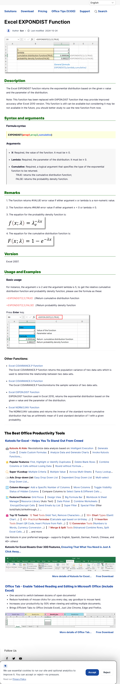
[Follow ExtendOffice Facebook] (7, 658)
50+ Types (96, 515)
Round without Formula (68, 466)
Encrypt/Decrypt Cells (22, 505)
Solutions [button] (10, 11)
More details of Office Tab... (76, 632)
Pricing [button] (42, 11)
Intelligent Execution (82, 448)
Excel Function (26, 365)
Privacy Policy (19, 679)
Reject (106, 672)
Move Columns (82, 487)
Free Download (104, 576)
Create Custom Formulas (33, 452)
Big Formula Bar (73, 497)
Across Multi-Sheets (80, 471)
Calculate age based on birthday (69, 519)
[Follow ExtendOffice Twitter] (13, 658)
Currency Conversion (29, 527)
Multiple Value (58, 471)
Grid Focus (38, 497)
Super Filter (70, 505)
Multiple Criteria (37, 471)
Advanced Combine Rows (88, 527)
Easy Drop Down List (46, 477)
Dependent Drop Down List (77, 477)
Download (27, 11)
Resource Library (30, 501)
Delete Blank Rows (85, 461)
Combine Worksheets (85, 501)
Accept (92, 672)
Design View (54, 497)
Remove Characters (68, 515)
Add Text (51, 515)
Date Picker (63, 501)
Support (85, 11)
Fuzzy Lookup (103, 471)
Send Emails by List (49, 505)
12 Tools (37, 515)
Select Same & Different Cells (83, 491)
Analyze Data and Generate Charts (69, 452)
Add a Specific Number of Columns (50, 487)
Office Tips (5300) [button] (63, 11)
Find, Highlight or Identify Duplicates (50, 461)
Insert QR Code (25, 523)
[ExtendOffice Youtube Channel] (20, 658)
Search (102, 11)
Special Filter (88, 505)
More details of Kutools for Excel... (72, 576)
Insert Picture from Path (48, 523)
